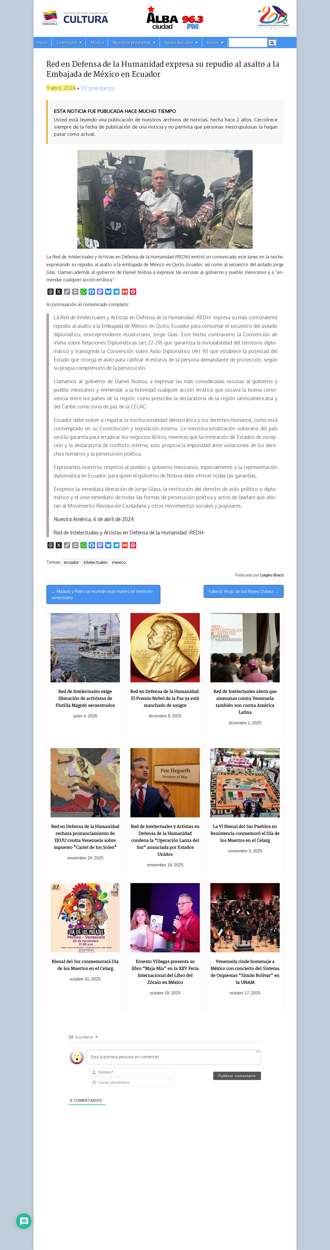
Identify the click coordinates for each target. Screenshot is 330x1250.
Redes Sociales (179, 42)
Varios (213, 42)
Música (97, 42)
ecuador (71, 562)
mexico (119, 562)
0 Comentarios (98, 88)
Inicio (42, 42)
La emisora (67, 42)
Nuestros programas (132, 42)
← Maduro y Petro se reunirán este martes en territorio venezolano (102, 594)
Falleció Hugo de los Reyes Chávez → (244, 591)
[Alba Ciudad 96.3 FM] (165, 18)
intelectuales (96, 562)
